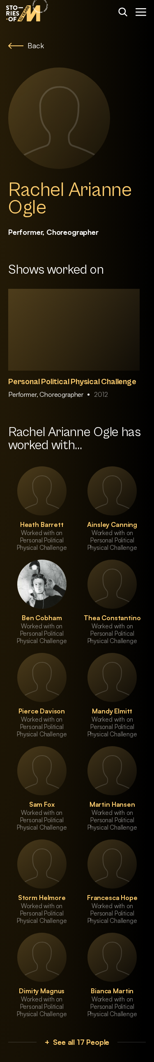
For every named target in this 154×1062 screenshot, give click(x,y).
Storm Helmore (42, 897)
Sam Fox (42, 804)
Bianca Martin (112, 991)
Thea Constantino (112, 618)
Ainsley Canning (112, 524)
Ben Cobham (42, 618)
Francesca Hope (112, 897)
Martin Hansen (112, 804)
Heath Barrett (42, 524)
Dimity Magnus (41, 991)
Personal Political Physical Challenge (72, 382)
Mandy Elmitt (112, 711)
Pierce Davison (41, 711)
